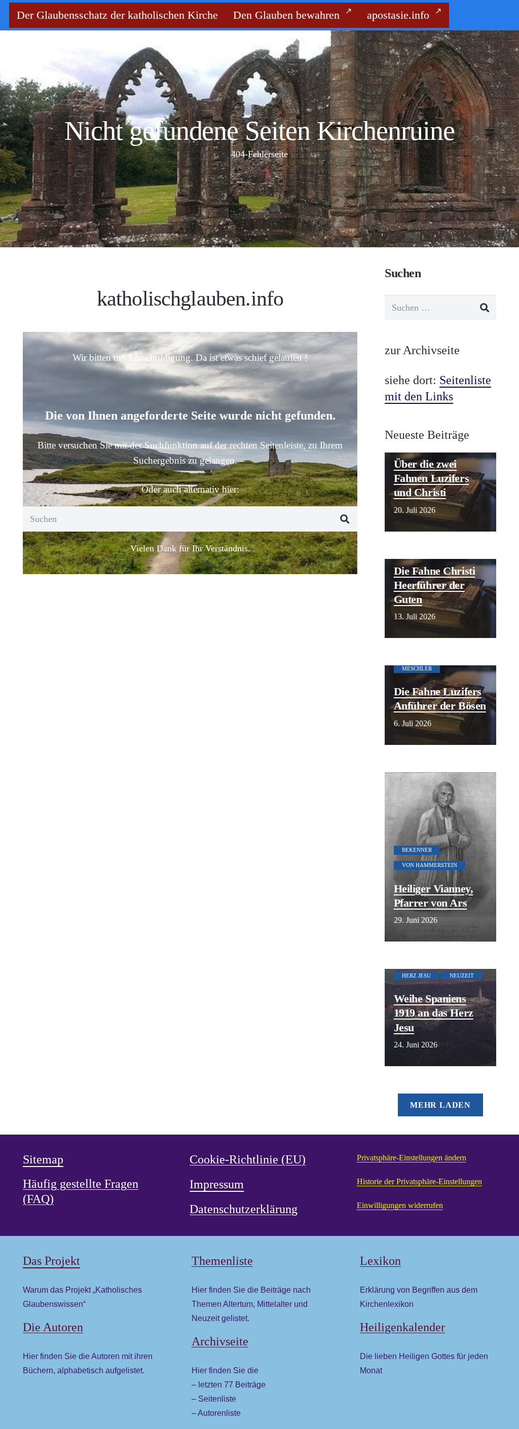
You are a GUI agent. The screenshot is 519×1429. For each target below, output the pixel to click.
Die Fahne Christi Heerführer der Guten (434, 585)
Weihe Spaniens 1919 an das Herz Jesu (433, 1013)
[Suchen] (344, 519)
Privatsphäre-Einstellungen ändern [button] (411, 1157)
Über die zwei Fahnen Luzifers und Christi (431, 478)
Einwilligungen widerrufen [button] (400, 1205)
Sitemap (43, 1159)
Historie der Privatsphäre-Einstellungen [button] (419, 1181)
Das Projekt (51, 1260)
